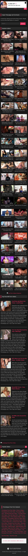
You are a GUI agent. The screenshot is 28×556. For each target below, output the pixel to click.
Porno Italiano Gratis (16, 516)
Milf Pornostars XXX (21, 526)
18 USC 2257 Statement (9, 540)
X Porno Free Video (17, 521)
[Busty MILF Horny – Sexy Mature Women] (6, 396)
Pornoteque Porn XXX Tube (8, 511)
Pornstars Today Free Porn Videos (11, 528)
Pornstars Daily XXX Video (19, 533)
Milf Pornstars (11, 526)
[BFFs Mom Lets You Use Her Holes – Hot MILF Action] (6, 367)
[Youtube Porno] (14, 548)
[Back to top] (23, 552)
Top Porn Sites (5, 535)
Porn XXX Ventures (18, 524)
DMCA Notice (20, 540)
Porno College (20, 510)
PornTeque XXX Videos (15, 529)
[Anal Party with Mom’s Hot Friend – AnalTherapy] (6, 310)
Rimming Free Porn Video (19, 520)
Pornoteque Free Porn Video (8, 510)
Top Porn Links (13, 535)
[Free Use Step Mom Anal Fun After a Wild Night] (6, 339)
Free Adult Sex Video (7, 520)
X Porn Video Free (7, 521)
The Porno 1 (10, 531)
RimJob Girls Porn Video (11, 513)
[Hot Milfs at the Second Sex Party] (6, 425)
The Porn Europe (19, 531)
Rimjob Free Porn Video (14, 523)
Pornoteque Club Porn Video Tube (16, 518)
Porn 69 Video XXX (13, 515)
